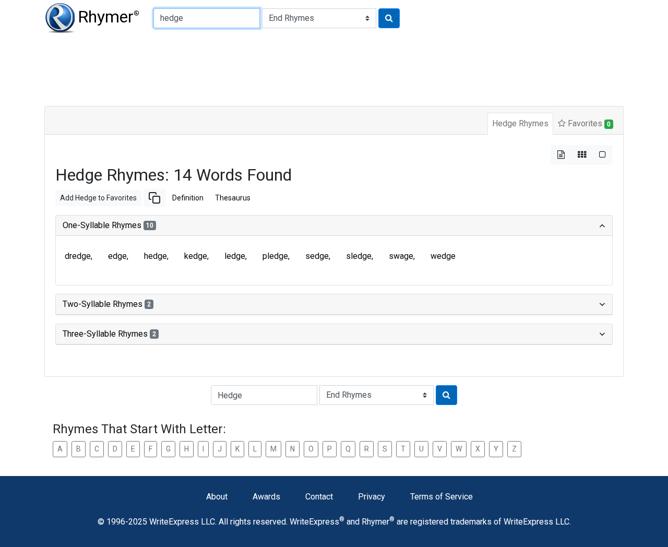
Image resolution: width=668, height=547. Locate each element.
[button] (154, 198)
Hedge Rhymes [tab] (520, 123)
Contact (319, 497)
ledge (234, 256)
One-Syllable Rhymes (108, 225)
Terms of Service (441, 497)
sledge (359, 256)
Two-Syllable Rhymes (107, 304)
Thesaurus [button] (232, 198)
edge (117, 256)
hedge (155, 256)
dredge (78, 256)
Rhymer (108, 17)
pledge (275, 256)
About (217, 497)
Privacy (371, 497)
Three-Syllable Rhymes (109, 334)
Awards (266, 497)
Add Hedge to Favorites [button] (98, 198)
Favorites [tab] (588, 123)
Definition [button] (188, 198)
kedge (195, 256)
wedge (443, 256)
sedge (317, 256)
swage (401, 256)
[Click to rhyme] (389, 18)
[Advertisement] (297, 67)
